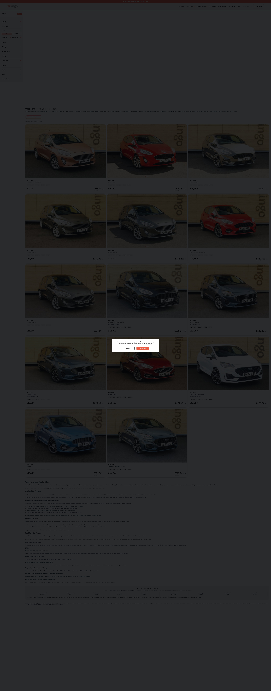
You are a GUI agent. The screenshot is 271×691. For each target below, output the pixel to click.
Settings (128, 348)
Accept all (143, 348)
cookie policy (149, 343)
